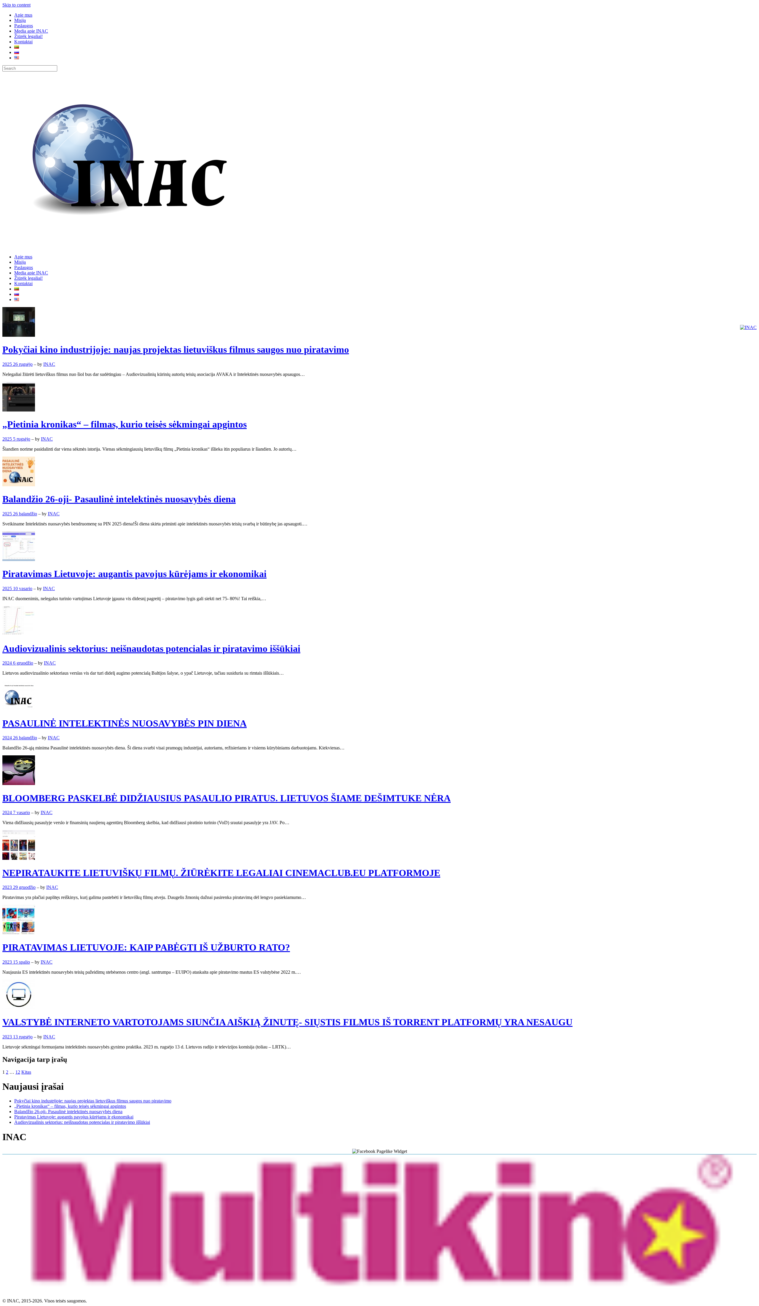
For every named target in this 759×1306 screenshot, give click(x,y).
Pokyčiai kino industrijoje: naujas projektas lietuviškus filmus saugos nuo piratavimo (175, 349)
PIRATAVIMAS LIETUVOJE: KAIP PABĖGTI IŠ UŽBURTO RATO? (146, 947)
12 (17, 1072)
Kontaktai (23, 41)
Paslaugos (23, 25)
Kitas (26, 1072)
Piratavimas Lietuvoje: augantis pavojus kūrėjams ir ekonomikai (134, 573)
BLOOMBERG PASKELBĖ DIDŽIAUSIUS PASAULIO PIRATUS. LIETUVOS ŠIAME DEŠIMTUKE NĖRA (226, 798)
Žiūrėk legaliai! (28, 36)
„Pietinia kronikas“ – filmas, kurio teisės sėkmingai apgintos (124, 424)
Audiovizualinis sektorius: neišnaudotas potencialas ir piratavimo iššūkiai (151, 648)
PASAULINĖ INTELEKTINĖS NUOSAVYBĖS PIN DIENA (124, 723)
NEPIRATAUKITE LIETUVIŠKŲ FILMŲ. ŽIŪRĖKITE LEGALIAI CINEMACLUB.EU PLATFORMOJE (221, 873)
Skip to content (16, 4)
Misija (20, 20)
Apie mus (23, 15)
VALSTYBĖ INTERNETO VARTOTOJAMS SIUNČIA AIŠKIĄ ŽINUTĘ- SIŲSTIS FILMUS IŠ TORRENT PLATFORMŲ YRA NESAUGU (287, 1022)
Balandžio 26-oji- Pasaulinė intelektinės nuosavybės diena (119, 499)
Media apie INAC (31, 31)
